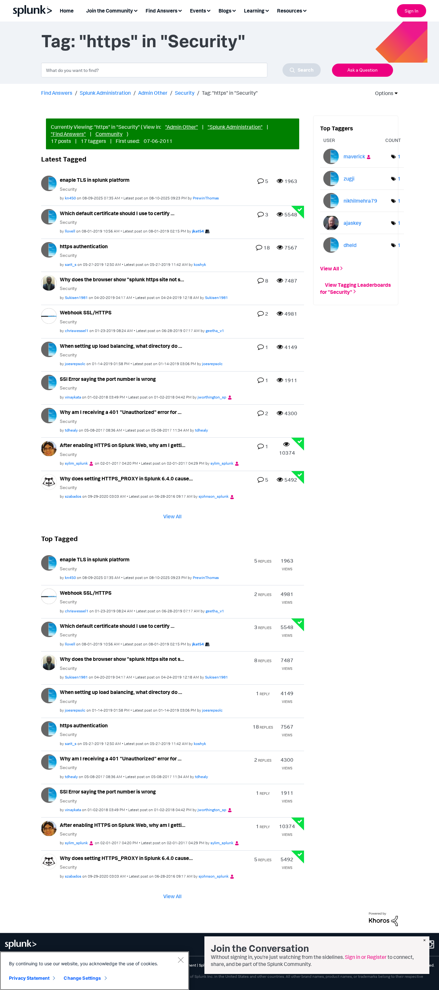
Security (184, 93)
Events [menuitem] (198, 10)
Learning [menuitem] (254, 10)
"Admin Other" (181, 127)
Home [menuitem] (67, 10)
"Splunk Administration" (235, 127)
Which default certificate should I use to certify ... (117, 213)
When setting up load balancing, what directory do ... (121, 346)
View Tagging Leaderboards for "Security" (355, 288)
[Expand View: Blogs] (234, 10)
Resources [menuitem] (289, 10)
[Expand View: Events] (208, 10)
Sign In (411, 10)
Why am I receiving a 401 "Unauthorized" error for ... (121, 412)
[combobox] (181, 70)
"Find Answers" (68, 134)
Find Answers (56, 93)
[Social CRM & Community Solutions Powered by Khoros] (383, 918)
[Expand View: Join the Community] (135, 10)
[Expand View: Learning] (267, 10)
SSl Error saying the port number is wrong (108, 379)
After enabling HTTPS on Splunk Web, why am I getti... (122, 445)
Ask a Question (362, 70)
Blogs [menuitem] (225, 10)
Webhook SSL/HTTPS (86, 312)
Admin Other (152, 93)
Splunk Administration (105, 93)
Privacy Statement (29, 978)
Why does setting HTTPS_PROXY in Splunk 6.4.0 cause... (126, 478)
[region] (94, 970)
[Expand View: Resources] (304, 10)
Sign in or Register (366, 957)
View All (172, 516)
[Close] (180, 960)
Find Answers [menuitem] (161, 10)
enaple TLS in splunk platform (95, 180)
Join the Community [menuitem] (109, 10)
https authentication (84, 246)
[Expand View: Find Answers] (180, 10)
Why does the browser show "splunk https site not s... (122, 279)
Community (108, 134)
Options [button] (382, 93)
